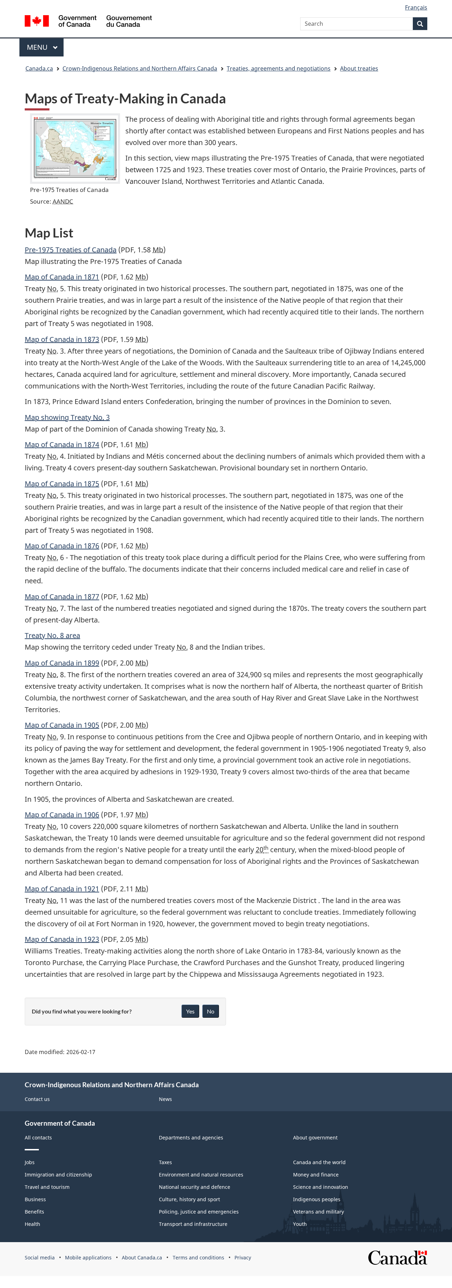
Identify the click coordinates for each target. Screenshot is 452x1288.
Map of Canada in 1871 (62, 277)
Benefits (34, 1211)
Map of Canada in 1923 (62, 939)
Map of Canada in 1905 (62, 725)
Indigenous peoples (316, 1199)
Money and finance (316, 1174)
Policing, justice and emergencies (199, 1211)
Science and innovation (320, 1187)
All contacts (38, 1137)
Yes (190, 1011)
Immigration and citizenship (58, 1174)
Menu (38, 47)
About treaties (359, 68)
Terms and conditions (198, 1257)
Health (32, 1224)
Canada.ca (39, 68)
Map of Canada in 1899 (62, 663)
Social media (40, 1257)
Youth (300, 1224)
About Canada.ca (142, 1257)
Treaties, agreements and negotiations (279, 68)
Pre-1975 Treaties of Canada (71, 249)
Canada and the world (319, 1162)
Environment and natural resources (201, 1174)
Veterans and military (318, 1211)
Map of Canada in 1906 (62, 814)
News (165, 1099)
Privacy (242, 1257)
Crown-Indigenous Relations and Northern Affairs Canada (140, 68)
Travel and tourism (47, 1187)
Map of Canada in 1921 (62, 888)
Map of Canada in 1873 (62, 339)
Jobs (30, 1162)
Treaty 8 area (52, 635)
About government (315, 1137)
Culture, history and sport (189, 1199)
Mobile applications (88, 1257)
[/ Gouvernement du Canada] (88, 22)
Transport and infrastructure (193, 1224)
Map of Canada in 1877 (62, 596)
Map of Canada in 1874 (62, 444)
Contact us (37, 1099)
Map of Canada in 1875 (62, 483)
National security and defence (194, 1187)
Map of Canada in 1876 (62, 545)
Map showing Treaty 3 (67, 417)
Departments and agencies (191, 1137)
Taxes (165, 1162)
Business (35, 1199)
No (210, 1011)
